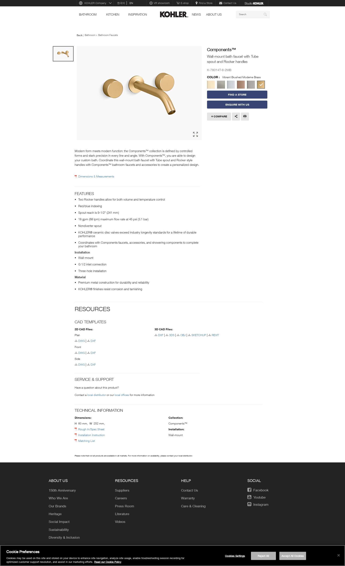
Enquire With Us (237, 104)
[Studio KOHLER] (254, 3)
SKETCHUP (198, 335)
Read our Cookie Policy (107, 561)
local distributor (96, 395)
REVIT (215, 335)
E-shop (185, 3)
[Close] (338, 555)
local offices (122, 395)
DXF (93, 340)
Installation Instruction (91, 435)
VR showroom (162, 3)
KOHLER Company (95, 3)
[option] (139, 93)
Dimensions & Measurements (96, 176)
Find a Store (205, 3)
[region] (172, 555)
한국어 (121, 3)
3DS (171, 335)
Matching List (86, 440)
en (131, 3)
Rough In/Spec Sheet (91, 429)
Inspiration (137, 14)
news (196, 14)
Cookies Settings (235, 555)
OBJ (182, 335)
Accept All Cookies (293, 555)
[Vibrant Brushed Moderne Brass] (261, 85)
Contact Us (229, 3)
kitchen (112, 14)
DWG (81, 340)
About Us (214, 14)
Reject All (263, 555)
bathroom (87, 14)
